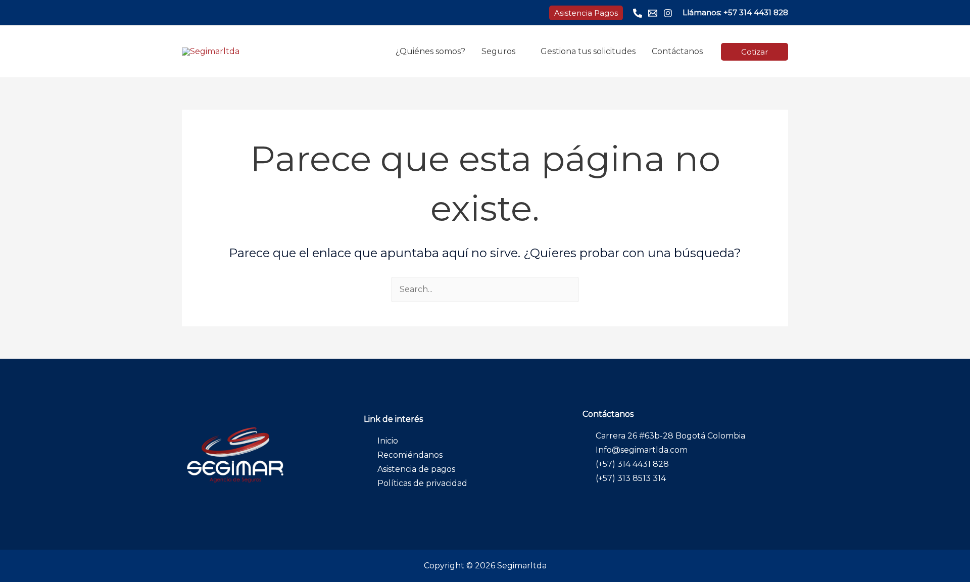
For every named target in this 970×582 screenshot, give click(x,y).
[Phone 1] (637, 13)
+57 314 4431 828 (755, 12)
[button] (586, 13)
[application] (519, 51)
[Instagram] (667, 13)
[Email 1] (652, 13)
